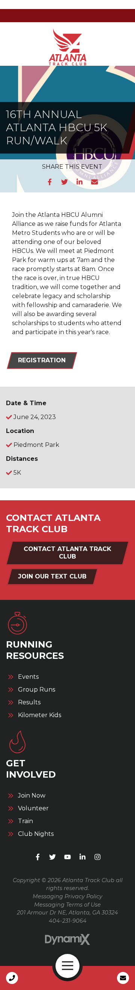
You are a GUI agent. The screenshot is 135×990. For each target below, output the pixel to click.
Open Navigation (68, 966)
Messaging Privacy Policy (67, 896)
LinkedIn (79, 181)
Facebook (49, 181)
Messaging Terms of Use (67, 904)
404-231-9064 (68, 920)
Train (25, 821)
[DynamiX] (67, 939)
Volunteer (33, 808)
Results (29, 702)
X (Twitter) (52, 856)
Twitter (64, 181)
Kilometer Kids (39, 715)
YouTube (67, 856)
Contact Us (123, 978)
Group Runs (36, 689)
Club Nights (36, 834)
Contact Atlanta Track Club (67, 552)
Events (28, 677)
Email (94, 181)
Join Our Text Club (52, 576)
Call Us (12, 978)
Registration (42, 360)
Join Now (31, 795)
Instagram (97, 856)
